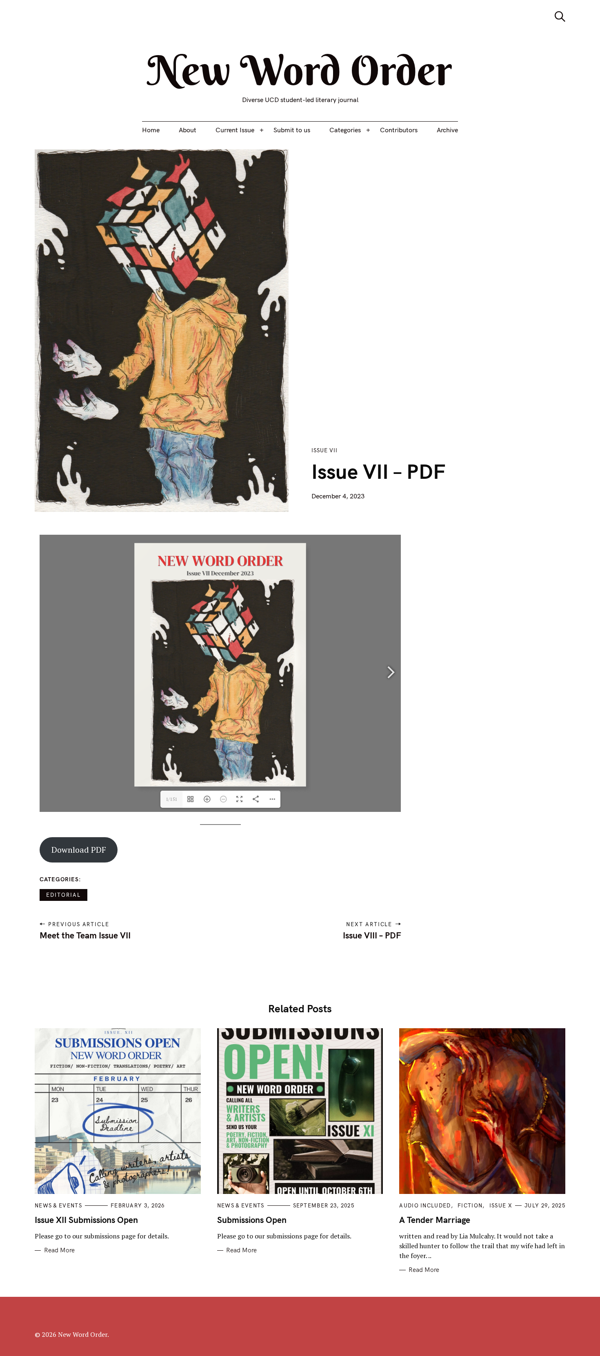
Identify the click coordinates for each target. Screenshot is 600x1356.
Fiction (470, 1205)
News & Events (58, 1205)
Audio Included (425, 1205)
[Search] (560, 16)
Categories (345, 130)
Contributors (399, 130)
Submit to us (291, 130)
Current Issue (235, 130)
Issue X (500, 1205)
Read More (59, 1250)
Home (151, 130)
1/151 (171, 799)
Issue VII (324, 450)
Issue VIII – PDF (371, 935)
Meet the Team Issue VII (85, 935)
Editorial (63, 894)
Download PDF (78, 849)
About (187, 130)
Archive (447, 130)
